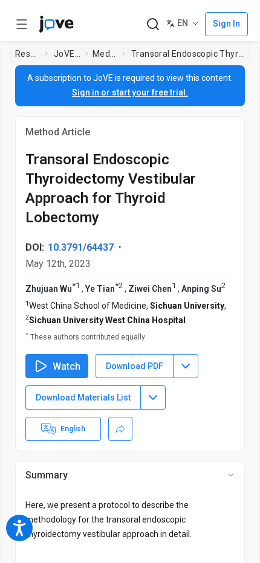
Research (27, 54)
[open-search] (152, 24)
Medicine (105, 54)
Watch (66, 366)
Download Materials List (83, 397)
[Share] (120, 429)
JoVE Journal (67, 54)
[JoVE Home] (56, 24)
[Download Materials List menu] (153, 397)
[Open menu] (21, 24)
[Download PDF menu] (185, 366)
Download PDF (134, 366)
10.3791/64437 (81, 247)
